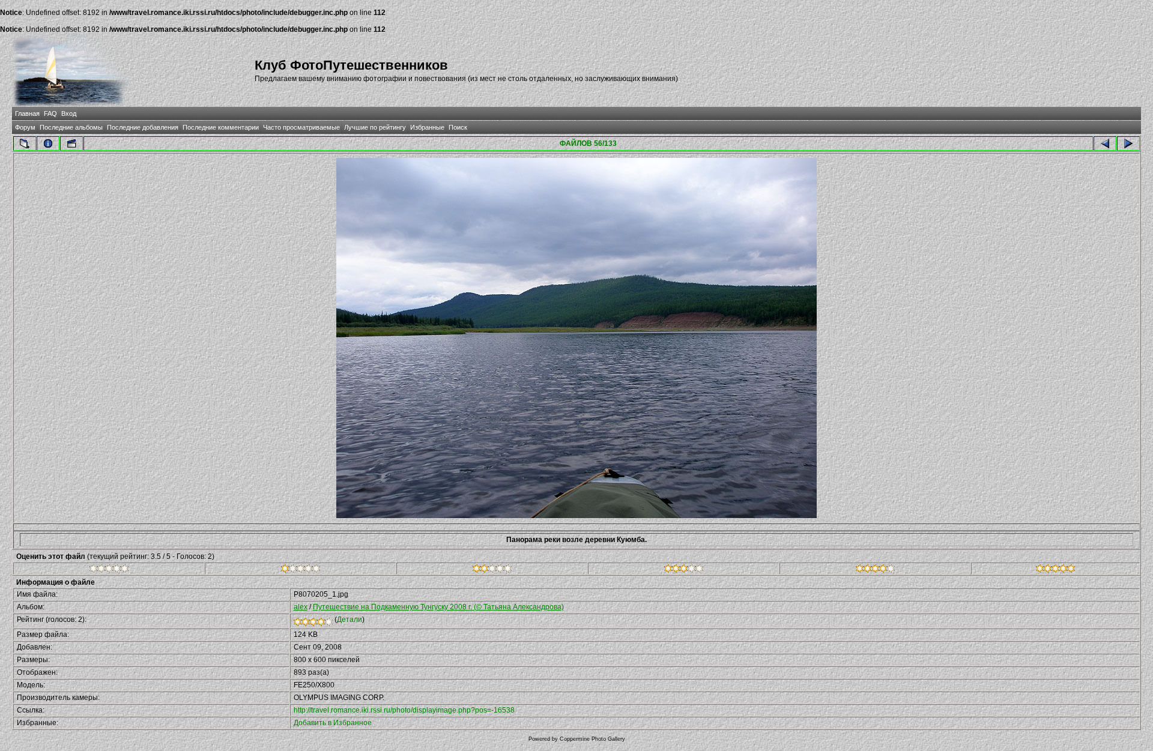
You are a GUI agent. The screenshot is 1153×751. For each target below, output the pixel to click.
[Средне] (492, 570)
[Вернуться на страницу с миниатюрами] (24, 143)
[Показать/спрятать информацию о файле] (48, 143)
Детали (349, 619)
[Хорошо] (683, 570)
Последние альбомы (71, 127)
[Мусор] (109, 570)
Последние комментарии (221, 127)
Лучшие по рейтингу (375, 127)
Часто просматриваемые (301, 127)
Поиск (458, 127)
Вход (68, 113)
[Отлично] (875, 570)
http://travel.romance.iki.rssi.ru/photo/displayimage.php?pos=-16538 (404, 710)
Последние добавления (142, 127)
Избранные (427, 127)
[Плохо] (300, 570)
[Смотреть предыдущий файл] (1105, 143)
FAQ (50, 113)
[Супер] (1055, 570)
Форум (25, 127)
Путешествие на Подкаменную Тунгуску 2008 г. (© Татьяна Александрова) (438, 607)
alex (300, 607)
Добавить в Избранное (333, 723)
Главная (27, 113)
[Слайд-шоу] (71, 143)
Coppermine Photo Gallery (592, 739)
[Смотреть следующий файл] (1128, 143)
